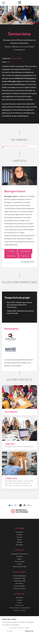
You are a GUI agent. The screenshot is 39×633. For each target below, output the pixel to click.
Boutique (19, 542)
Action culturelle (16, 58)
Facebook (11, 256)
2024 (8, 62)
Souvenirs (19, 537)
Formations (19, 556)
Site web (10, 251)
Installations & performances (19, 554)
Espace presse (19, 605)
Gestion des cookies (19, 610)
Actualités (19, 534)
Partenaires (19, 544)
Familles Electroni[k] (19, 578)
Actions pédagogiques (19, 575)
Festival (19, 564)
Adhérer (19, 539)
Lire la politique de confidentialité (10, 625)
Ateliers (19, 559)
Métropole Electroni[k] (19, 566)
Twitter (24, 256)
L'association (19, 532)
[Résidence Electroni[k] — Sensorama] (14, 146)
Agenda (19, 600)
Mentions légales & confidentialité (19, 608)
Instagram (24, 251)
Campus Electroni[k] (19, 581)
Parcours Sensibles (19, 586)
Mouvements (19, 583)
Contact (19, 602)
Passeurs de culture (19, 588)
